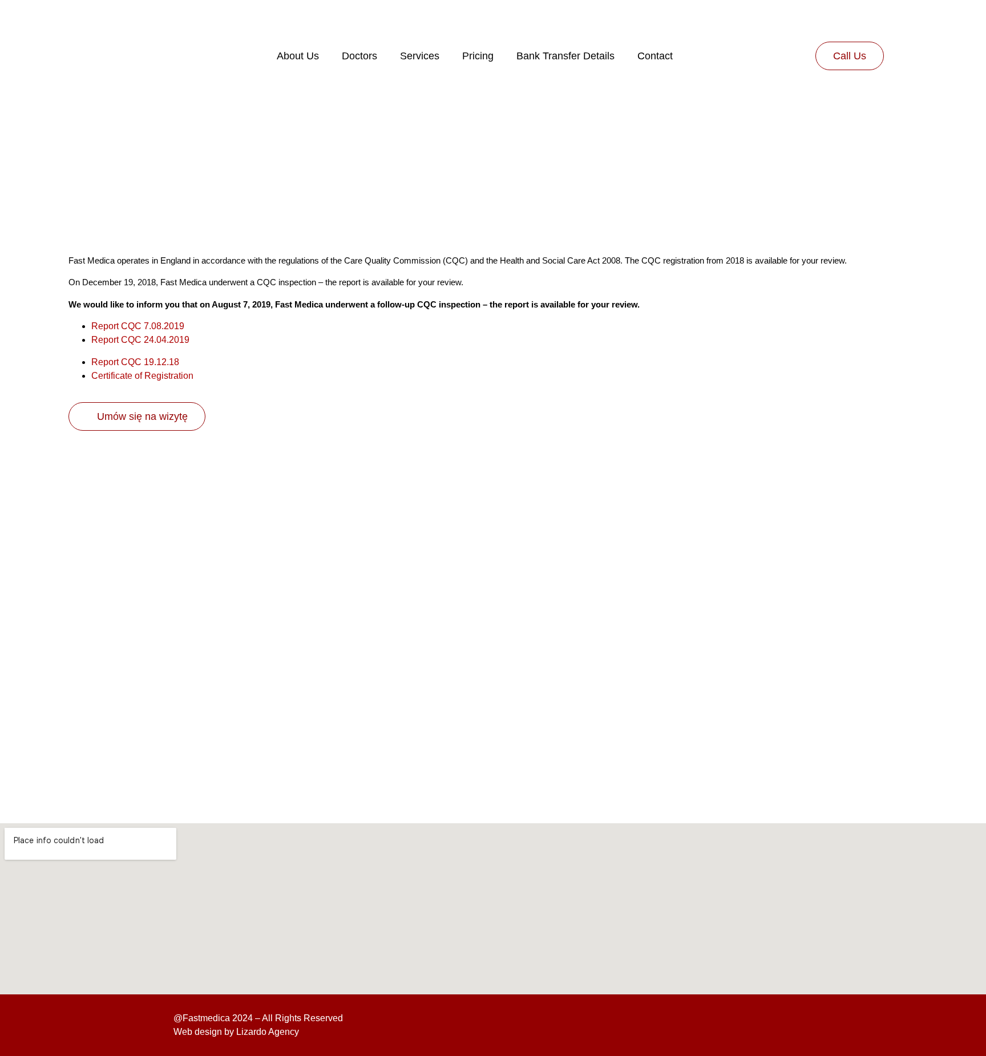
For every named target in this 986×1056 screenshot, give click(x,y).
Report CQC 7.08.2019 (137, 326)
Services (419, 56)
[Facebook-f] (744, 1025)
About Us (298, 56)
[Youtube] (800, 1025)
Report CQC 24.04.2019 (140, 340)
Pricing (478, 56)
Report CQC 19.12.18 (135, 362)
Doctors (359, 56)
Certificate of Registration (142, 376)
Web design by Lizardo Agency (236, 1032)
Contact (655, 56)
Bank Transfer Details (565, 56)
